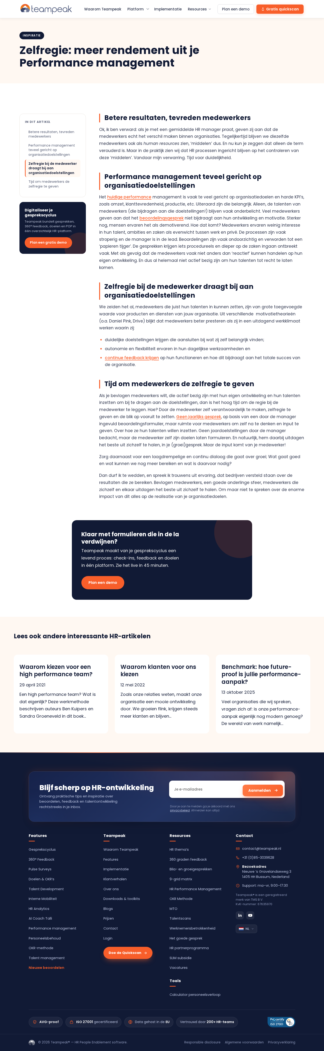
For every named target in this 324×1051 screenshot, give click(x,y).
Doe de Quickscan (125, 952)
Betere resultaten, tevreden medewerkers (51, 134)
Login (107, 938)
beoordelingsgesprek (161, 218)
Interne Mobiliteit (43, 898)
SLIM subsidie (181, 958)
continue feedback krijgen (132, 358)
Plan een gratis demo (48, 242)
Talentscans (180, 918)
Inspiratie (32, 35)
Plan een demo (236, 9)
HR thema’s (179, 849)
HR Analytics (39, 908)
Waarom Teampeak (102, 9)
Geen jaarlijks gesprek (198, 417)
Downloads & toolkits (121, 898)
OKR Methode (181, 898)
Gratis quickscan (282, 9)
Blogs (108, 908)
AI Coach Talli (40, 918)
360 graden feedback (188, 859)
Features (110, 859)
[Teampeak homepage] (46, 9)
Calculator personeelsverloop (195, 994)
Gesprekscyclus (42, 849)
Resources (197, 9)
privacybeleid (180, 810)
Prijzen (108, 918)
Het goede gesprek (186, 938)
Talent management (47, 958)
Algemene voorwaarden (244, 1042)
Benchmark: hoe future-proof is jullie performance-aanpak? (261, 674)
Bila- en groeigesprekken (191, 869)
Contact (110, 928)
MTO (173, 908)
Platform (135, 9)
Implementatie (168, 9)
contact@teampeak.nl (261, 848)
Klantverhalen (115, 879)
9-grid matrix (181, 879)
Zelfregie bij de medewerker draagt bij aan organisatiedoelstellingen (52, 168)
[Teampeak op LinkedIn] (240, 915)
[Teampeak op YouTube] (250, 915)
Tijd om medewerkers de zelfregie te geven (48, 184)
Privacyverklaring (281, 1042)
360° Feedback (41, 859)
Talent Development (46, 889)
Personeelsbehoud (45, 938)
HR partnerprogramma (189, 948)
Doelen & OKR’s (41, 879)
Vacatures (179, 967)
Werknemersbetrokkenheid (192, 928)
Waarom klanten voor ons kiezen (158, 670)
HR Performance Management (196, 889)
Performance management (52, 928)
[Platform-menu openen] (148, 9)
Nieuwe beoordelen (46, 967)
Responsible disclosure (202, 1042)
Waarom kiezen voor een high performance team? (56, 670)
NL (247, 928)
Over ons (111, 889)
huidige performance (129, 197)
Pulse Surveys (40, 869)
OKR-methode (41, 948)
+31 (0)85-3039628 (258, 857)
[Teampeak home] (32, 1042)
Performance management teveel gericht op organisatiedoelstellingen (51, 150)
